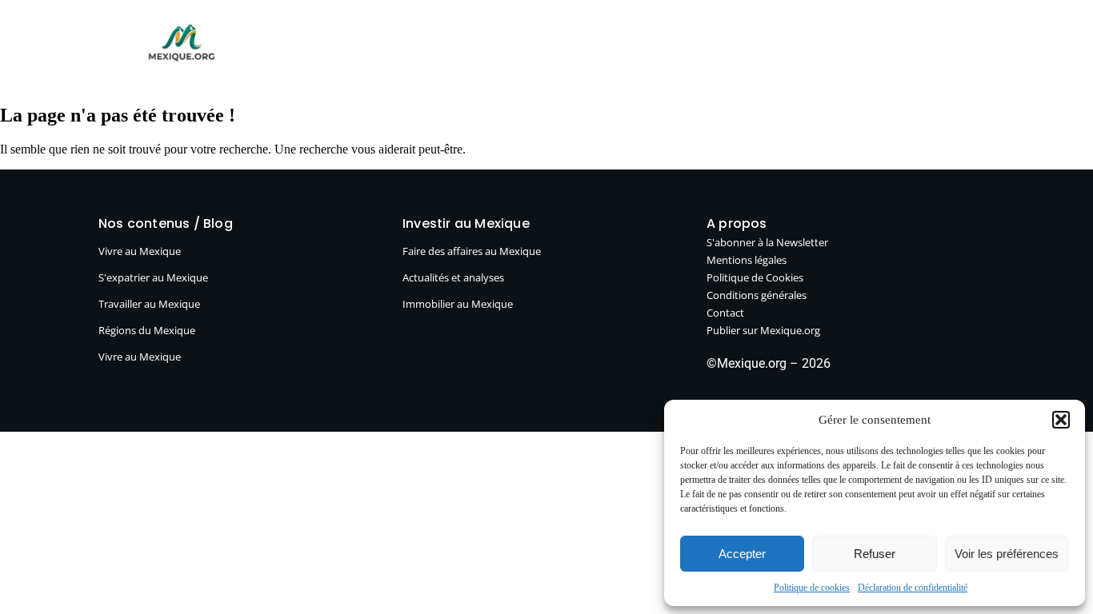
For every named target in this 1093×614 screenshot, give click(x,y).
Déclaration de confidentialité (912, 587)
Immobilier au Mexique (457, 304)
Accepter (742, 553)
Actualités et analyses (453, 277)
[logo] (182, 43)
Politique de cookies (812, 587)
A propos (804, 48)
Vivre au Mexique (391, 48)
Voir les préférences (1007, 553)
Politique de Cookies (755, 277)
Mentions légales (747, 260)
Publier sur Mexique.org (681, 48)
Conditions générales (757, 295)
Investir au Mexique (527, 48)
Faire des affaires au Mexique (471, 251)
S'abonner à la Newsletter (767, 242)
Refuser (874, 553)
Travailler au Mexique (149, 304)
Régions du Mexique (146, 330)
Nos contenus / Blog (165, 223)
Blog (299, 48)
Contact (725, 312)
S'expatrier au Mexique (153, 277)
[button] (1061, 420)
